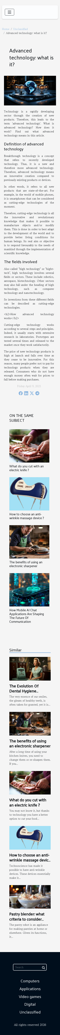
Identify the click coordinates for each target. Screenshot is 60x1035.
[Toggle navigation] (9, 12)
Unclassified (20, 29)
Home (5, 29)
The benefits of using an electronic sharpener (25, 564)
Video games (30, 996)
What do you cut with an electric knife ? (26, 468)
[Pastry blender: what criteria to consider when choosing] (30, 896)
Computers (30, 980)
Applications (30, 988)
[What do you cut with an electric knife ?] (29, 446)
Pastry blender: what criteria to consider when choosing (26, 919)
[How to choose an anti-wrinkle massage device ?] (29, 494)
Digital (30, 1004)
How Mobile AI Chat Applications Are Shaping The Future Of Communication (26, 615)
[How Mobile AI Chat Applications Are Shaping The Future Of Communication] (29, 589)
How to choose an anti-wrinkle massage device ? (26, 516)
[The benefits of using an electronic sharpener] (29, 541)
